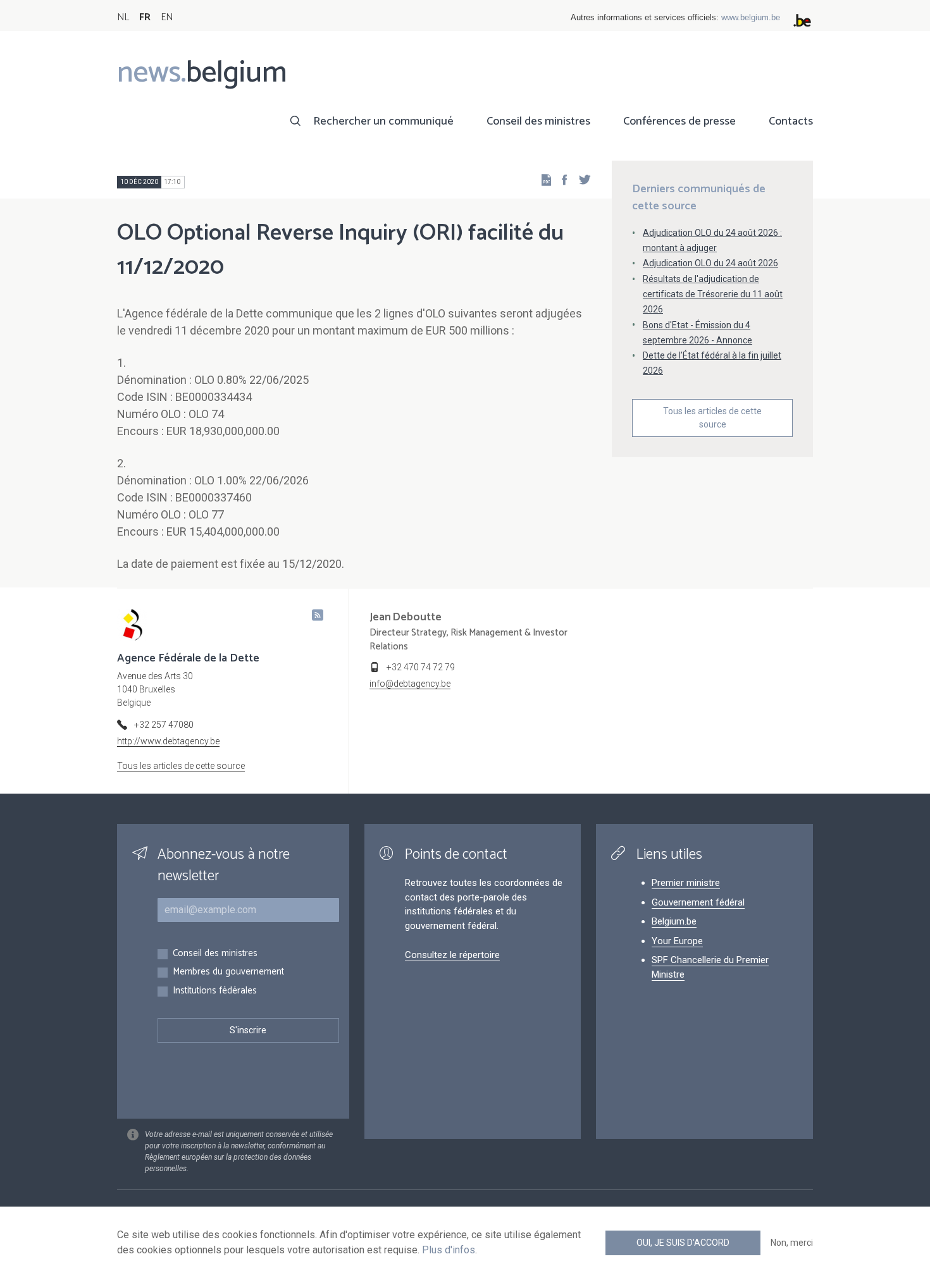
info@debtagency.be (409, 684)
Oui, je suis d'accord (682, 1243)
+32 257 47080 (164, 725)
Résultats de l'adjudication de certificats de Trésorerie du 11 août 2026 (713, 294)
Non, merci (792, 1243)
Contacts (791, 121)
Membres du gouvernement (228, 972)
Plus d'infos (448, 1250)
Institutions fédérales (215, 991)
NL (123, 17)
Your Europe (677, 941)
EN (167, 17)
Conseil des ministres (538, 121)
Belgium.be (674, 921)
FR (145, 17)
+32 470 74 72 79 (421, 667)
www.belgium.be (750, 17)
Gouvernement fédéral (698, 902)
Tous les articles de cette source (712, 417)
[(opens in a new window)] (560, 179)
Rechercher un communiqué (383, 121)
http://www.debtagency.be (168, 741)
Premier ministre (686, 882)
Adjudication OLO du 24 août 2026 (710, 263)
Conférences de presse (679, 121)
